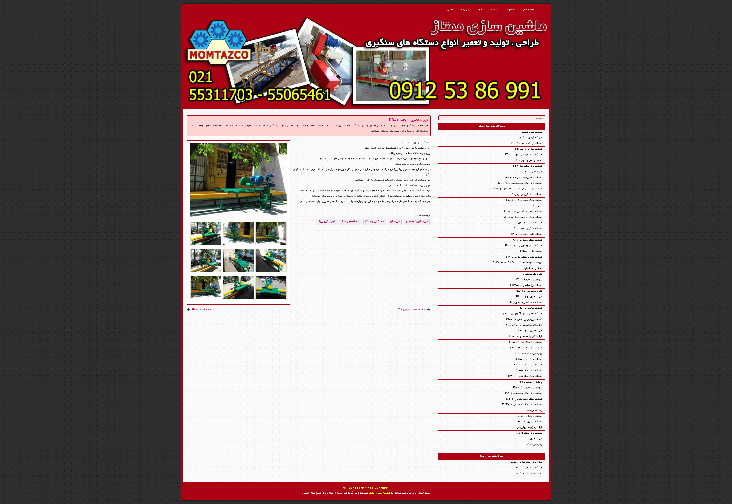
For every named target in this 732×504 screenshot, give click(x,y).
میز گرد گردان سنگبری (530, 137)
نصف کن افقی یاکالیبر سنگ (528, 160)
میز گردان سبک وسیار (531, 171)
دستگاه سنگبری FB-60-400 (527, 228)
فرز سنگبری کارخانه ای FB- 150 (525, 336)
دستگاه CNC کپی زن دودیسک (526, 194)
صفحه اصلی (528, 9)
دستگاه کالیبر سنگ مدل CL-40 (526, 223)
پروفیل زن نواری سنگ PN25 (527, 387)
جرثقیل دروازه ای (533, 268)
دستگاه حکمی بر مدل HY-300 (526, 234)
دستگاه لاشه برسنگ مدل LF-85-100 (522, 211)
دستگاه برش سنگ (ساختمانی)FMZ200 (522, 404)
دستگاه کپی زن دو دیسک (529, 421)
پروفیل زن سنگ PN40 (530, 382)
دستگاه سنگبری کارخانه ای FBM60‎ (524, 376)
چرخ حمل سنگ (534, 444)
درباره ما (464, 9)
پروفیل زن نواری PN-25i (529, 279)
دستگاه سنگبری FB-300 (529, 359)
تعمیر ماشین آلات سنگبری (529, 473)
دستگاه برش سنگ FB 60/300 (526, 348)
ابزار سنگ (537, 206)
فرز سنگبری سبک (533, 438)
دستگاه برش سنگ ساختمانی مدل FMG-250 (519, 183)
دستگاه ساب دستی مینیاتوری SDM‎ (412, 310)
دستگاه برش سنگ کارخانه (529, 433)
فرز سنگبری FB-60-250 (408, 120)
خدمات (494, 9)
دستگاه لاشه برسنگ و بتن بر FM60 (524, 257)
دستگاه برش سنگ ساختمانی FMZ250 (522, 393)
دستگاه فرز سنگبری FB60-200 (525, 342)
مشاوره (480, 9)
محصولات (510, 9)
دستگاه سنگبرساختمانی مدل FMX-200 (522, 217)
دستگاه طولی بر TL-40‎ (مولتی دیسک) (522, 313)
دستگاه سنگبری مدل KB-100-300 (523, 154)
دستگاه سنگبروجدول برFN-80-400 (523, 245)
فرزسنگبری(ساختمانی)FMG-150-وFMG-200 (517, 262)
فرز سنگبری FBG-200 (530, 331)
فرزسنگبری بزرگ (326, 221)
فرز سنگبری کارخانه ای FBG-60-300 (522, 325)
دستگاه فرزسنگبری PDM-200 (526, 285)
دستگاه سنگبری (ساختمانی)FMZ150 (523, 399)
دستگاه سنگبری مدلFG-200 (526, 240)
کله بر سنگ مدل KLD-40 (202, 310)
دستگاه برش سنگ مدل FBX (527, 166)
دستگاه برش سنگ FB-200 (528, 365)
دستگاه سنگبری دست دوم (529, 467)
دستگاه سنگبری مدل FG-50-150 (524, 200)
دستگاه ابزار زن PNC (531, 251)
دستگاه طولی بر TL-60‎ (530, 308)
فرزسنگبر (395, 221)
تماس (450, 9)
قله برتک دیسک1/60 (531, 274)
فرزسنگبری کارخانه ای (417, 221)
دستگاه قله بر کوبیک (532, 132)
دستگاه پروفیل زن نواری (530, 416)
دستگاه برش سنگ (374, 221)
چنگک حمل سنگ (534, 410)
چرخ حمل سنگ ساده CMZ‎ (528, 353)
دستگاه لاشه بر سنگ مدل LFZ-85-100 (521, 177)
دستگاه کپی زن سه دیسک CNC (526, 143)
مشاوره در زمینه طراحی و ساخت (526, 462)
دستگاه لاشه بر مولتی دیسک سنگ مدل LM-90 (518, 189)
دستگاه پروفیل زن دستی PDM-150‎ (523, 319)
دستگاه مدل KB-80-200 (528, 149)
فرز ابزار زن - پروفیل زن (529, 427)
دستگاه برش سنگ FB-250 (528, 370)
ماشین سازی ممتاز (379, 492)
